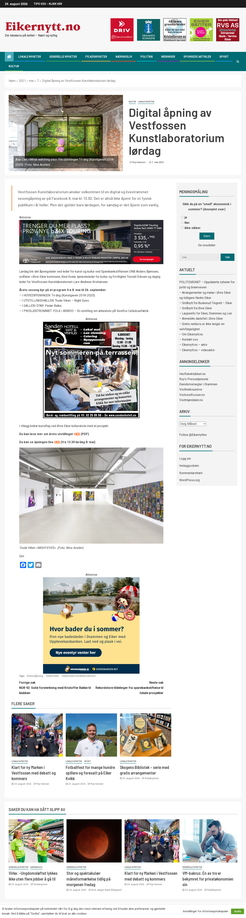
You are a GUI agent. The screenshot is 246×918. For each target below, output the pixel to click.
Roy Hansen (139, 162)
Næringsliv (124, 56)
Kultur (14, 66)
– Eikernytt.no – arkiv (193, 345)
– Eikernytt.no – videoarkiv (197, 350)
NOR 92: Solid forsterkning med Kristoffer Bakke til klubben (55, 688)
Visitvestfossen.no (192, 395)
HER (77, 434)
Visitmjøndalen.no (191, 400)
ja (185, 217)
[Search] (237, 61)
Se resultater (206, 245)
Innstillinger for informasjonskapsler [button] (205, 911)
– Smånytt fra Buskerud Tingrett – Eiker (205, 303)
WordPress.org (189, 480)
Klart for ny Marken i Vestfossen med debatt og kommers (34, 773)
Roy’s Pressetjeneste (193, 379)
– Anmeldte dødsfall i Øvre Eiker (201, 318)
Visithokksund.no (190, 389)
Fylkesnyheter (96, 56)
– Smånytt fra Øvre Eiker (195, 308)
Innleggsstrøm (189, 466)
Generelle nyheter (63, 56)
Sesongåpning (35, 675)
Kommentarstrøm (191, 473)
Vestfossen (52, 675)
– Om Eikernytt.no (191, 334)
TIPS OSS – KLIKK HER (48, 3)
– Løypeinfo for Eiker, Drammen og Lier (205, 313)
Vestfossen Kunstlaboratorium (79, 675)
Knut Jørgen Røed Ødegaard (106, 890)
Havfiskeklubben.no (192, 374)
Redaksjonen (152, 778)
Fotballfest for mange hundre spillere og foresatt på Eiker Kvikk (90, 773)
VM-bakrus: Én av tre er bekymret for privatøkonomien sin (207, 879)
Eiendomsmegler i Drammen (198, 384)
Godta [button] (237, 911)
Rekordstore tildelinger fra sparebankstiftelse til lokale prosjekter (129, 688)
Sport (224, 56)
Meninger (168, 56)
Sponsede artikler (197, 56)
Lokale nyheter (29, 56)
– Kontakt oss (188, 339)
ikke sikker (192, 228)
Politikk (146, 56)
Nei (186, 223)
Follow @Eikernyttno (193, 435)
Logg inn (185, 458)
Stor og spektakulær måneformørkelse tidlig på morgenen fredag (88, 879)
